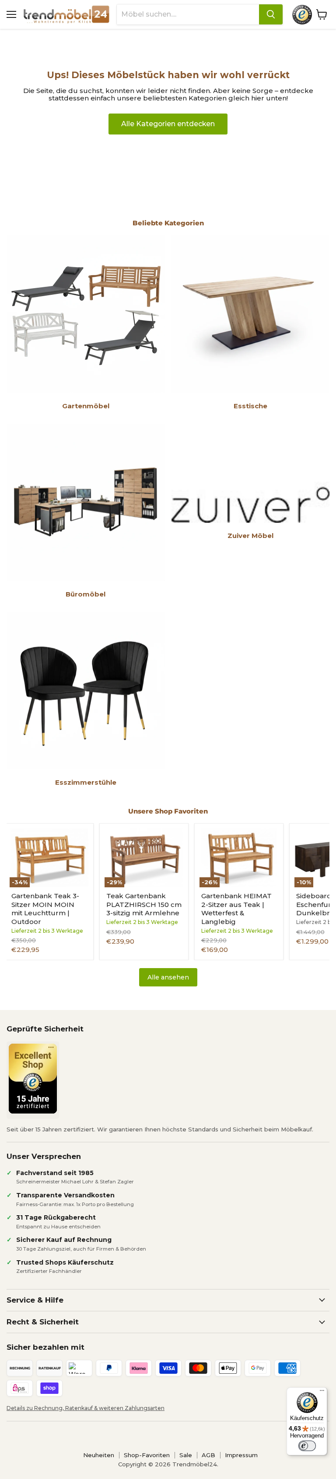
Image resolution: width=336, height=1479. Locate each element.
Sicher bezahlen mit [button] (45, 1347)
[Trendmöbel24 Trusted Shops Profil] (302, 14)
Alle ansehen (168, 977)
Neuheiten (98, 1454)
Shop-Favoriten (147, 1454)
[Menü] (322, 1392)
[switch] (307, 1446)
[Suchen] (271, 14)
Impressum (241, 1454)
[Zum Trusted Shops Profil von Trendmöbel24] (33, 1079)
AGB (208, 1454)
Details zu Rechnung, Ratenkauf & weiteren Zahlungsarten (85, 1408)
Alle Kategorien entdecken (168, 124)
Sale (185, 1454)
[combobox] (188, 14)
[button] (166, 1378)
